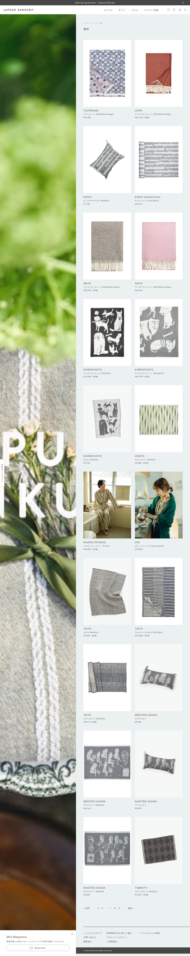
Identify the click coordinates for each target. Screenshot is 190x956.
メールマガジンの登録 (149, 933)
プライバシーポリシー (117, 937)
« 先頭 (86, 908)
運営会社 (87, 941)
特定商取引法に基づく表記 (119, 933)
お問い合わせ (89, 937)
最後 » (131, 908)
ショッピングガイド (92, 933)
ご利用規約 (112, 941)
